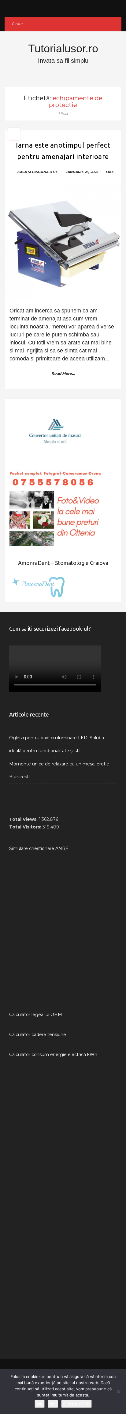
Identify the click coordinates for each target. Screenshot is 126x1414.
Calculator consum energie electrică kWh (53, 1054)
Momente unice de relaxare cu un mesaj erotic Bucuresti (59, 770)
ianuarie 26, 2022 (82, 172)
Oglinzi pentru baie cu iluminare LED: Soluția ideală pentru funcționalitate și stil (56, 744)
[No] (118, 1391)
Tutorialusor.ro (63, 48)
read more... (63, 373)
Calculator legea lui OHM (35, 1014)
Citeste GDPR (76, 1403)
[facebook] (63, 7)
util (53, 172)
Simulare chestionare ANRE (39, 848)
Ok (39, 1403)
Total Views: (24, 819)
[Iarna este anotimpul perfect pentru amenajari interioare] (63, 243)
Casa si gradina (32, 172)
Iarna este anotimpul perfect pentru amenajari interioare (63, 150)
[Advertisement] (63, 931)
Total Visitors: (26, 827)
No (53, 1403)
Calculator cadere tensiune (37, 1034)
